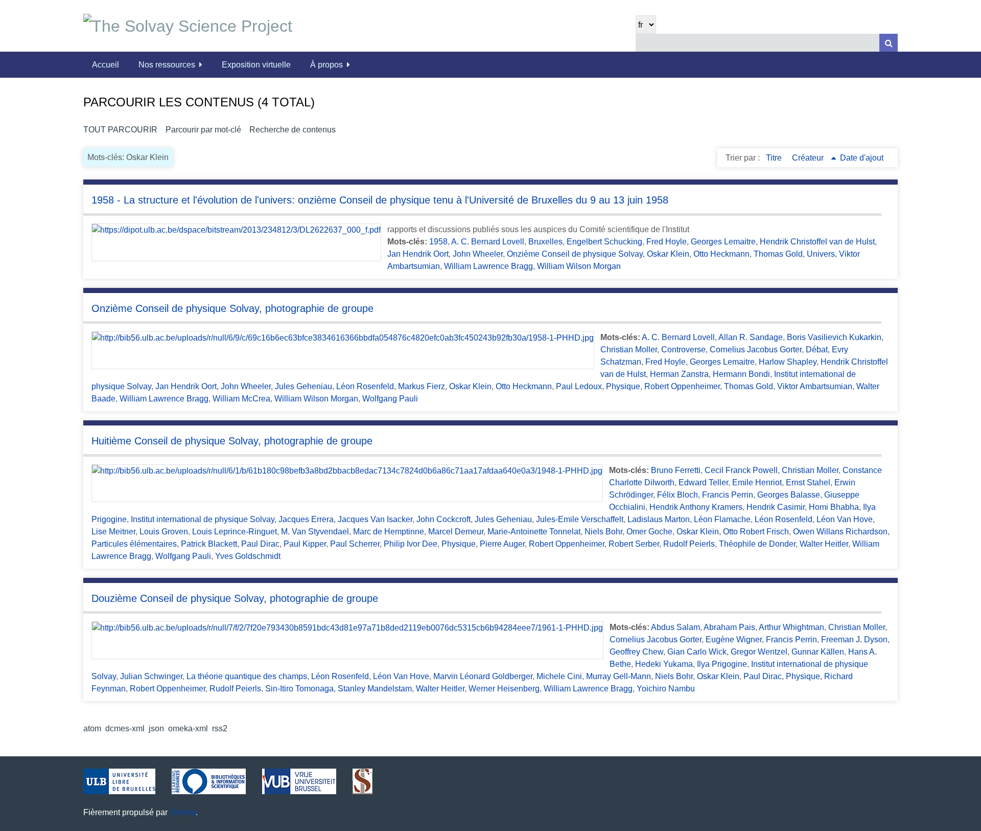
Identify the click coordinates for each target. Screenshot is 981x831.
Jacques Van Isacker (375, 519)
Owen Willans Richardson (840, 531)
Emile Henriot (757, 482)
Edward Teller (703, 482)
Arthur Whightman (791, 627)
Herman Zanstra (679, 374)
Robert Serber (634, 544)
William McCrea (241, 398)
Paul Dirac (260, 544)
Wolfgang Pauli (390, 398)
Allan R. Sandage (750, 337)
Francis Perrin (727, 494)
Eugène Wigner (734, 639)
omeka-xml (188, 728)
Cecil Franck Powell (741, 470)
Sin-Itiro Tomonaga (299, 688)
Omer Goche (649, 531)
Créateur (809, 157)
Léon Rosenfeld (365, 386)
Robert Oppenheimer (682, 386)
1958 (438, 241)
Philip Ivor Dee (410, 544)
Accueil (105, 64)
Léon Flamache (722, 519)
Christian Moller (628, 349)
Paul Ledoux (579, 386)
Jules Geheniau (303, 386)
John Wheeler (478, 254)
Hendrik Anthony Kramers (695, 507)
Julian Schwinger (151, 676)
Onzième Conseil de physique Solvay (575, 254)
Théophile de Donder (757, 544)
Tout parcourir (120, 129)
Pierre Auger (502, 544)
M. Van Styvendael (315, 531)
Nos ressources (166, 64)
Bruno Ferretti (675, 470)
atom (92, 728)
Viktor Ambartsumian (814, 386)
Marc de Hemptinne (388, 531)
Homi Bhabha (834, 507)
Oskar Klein (668, 254)
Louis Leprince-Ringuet (234, 531)
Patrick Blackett (209, 544)
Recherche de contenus (292, 129)
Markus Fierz (421, 386)
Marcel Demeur (455, 531)
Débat (817, 349)
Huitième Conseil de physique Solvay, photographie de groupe (231, 440)
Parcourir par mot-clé (203, 129)
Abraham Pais (729, 627)
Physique (623, 386)
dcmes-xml (125, 728)
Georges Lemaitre (723, 241)
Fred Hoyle (666, 241)
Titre (775, 157)
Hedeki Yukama (664, 664)
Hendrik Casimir (775, 507)
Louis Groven (163, 531)
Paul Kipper (305, 544)
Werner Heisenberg (504, 688)
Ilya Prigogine (722, 664)
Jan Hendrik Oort (418, 254)
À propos (326, 64)
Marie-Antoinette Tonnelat (533, 531)
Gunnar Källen (817, 651)
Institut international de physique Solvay (202, 519)
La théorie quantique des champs (246, 676)
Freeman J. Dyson (854, 639)
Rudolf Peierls (689, 544)
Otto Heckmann (721, 254)
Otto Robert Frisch (756, 531)
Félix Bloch (677, 494)
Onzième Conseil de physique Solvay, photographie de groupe (232, 308)
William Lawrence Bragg (488, 266)
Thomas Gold (778, 254)
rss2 (219, 728)
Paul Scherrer (355, 544)
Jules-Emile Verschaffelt (579, 519)
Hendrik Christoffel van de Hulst (817, 241)
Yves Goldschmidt (248, 556)
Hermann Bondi (741, 374)
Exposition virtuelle (256, 64)
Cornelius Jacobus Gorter (756, 349)
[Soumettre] (888, 43)
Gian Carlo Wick (697, 651)
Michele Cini (559, 676)
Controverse (683, 349)
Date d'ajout (861, 157)
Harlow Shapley (787, 361)
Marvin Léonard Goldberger (482, 676)
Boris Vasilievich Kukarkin (834, 337)
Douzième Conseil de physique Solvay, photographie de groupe (234, 598)
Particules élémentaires (134, 544)
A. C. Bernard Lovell (487, 241)
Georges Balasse (788, 494)
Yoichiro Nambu (666, 688)
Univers (821, 254)
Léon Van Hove (844, 519)
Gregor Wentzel (759, 651)
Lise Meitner (113, 531)
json (156, 728)
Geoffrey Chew (636, 651)
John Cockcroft (443, 519)
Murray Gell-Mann (618, 676)
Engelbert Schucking (604, 241)
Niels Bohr (603, 531)
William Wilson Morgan (579, 266)
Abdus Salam (675, 627)
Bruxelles (545, 241)
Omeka (183, 812)
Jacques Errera (306, 519)
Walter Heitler (824, 544)
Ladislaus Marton (658, 519)
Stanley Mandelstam (375, 688)
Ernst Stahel (808, 482)
